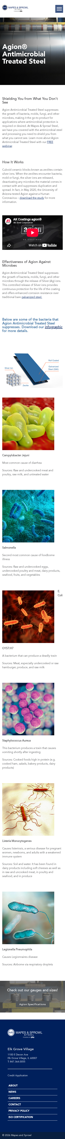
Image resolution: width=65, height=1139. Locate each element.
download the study (32, 198)
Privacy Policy (18, 1111)
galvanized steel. (31, 297)
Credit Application (18, 1076)
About (13, 1086)
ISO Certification (20, 1117)
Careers (14, 1098)
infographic (54, 327)
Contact (14, 1104)
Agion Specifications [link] (32, 1004)
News (12, 1092)
